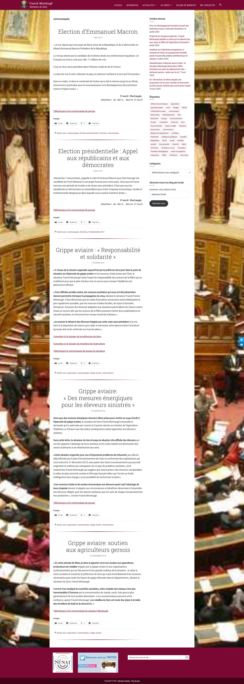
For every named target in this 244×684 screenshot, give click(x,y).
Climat (184, 108)
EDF (179, 115)
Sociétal (180, 140)
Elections (103, 133)
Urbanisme (154, 155)
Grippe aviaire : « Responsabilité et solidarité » (98, 253)
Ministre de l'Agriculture (159, 133)
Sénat (184, 144)
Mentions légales (124, 681)
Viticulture (173, 155)
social (172, 140)
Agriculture (72, 373)
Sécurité (175, 144)
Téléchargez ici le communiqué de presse (74, 111)
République (154, 140)
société (153, 144)
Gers (183, 122)
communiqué (174, 111)
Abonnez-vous (158, 203)
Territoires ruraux (168, 148)
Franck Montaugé (41, 3)
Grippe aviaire (96, 373)
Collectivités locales (158, 111)
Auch (168, 108)
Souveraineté (164, 144)
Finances (174, 122)
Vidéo (164, 155)
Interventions (113, 133)
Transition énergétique (159, 152)
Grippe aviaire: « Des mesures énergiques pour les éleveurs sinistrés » (98, 397)
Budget (176, 108)
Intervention (155, 130)
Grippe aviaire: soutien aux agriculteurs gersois (98, 546)
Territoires (154, 148)
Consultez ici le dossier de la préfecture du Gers (77, 336)
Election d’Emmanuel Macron (98, 31)
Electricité (154, 119)
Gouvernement (156, 126)
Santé (164, 140)
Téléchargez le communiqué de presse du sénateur (79, 351)
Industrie (182, 126)
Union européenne (178, 152)
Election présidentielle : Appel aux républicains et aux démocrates (98, 157)
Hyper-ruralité (170, 126)
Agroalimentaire (156, 108)
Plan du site (135, 681)
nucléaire (175, 133)
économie (184, 155)
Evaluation (163, 122)
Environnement (176, 119)
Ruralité (183, 137)
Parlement (154, 137)
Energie (164, 119)
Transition (182, 148)
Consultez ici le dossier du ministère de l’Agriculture (79, 343)
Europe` (153, 122)
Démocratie (154, 115)
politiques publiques (169, 137)
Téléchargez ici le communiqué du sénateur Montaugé (80, 611)
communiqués (73, 133)
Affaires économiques (159, 104)
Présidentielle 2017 (97, 232)
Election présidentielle (89, 133)
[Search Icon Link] (220, 5)
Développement (168, 115)
